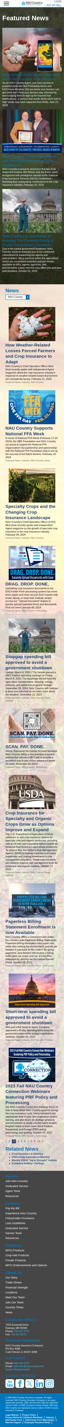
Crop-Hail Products (17, 1255)
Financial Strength (16, 1287)
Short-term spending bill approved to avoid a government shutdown (30, 1017)
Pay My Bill (54, 5)
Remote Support (13, 1422)
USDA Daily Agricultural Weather (31, 1157)
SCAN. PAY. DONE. (24, 746)
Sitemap (50, 1417)
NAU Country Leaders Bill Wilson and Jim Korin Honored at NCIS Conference (29, 160)
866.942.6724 (21, 1363)
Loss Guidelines (15, 1223)
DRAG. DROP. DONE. (27, 584)
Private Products (15, 1260)
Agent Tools (12, 1191)
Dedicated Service (16, 1186)
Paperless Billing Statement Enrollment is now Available (30, 927)
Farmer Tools (13, 1233)
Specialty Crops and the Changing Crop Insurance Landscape (30, 512)
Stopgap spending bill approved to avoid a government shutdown (28, 662)
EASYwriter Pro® (13, 1420)
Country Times (14, 1307)
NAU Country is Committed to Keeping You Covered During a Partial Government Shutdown (27, 240)
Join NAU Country (16, 1181)
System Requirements (17, 1369)
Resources (12, 1196)
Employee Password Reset (37, 1422)
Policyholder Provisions (19, 1218)
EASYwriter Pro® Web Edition (40, 1420)
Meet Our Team (15, 1297)
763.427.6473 (18, 1334)
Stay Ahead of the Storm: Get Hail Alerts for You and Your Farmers (30, 77)
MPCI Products (14, 1250)
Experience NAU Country (21, 1213)
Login (58, 1)
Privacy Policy (29, 1415)
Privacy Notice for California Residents (24, 1417)
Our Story (11, 1277)
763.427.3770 (21, 1331)
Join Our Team (14, 1302)
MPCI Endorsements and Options (26, 1265)
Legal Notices (11, 1415)
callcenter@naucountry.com (28, 1366)
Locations (11, 1292)
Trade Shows (13, 1282)
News (8, 1312)
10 (38, 1141)
